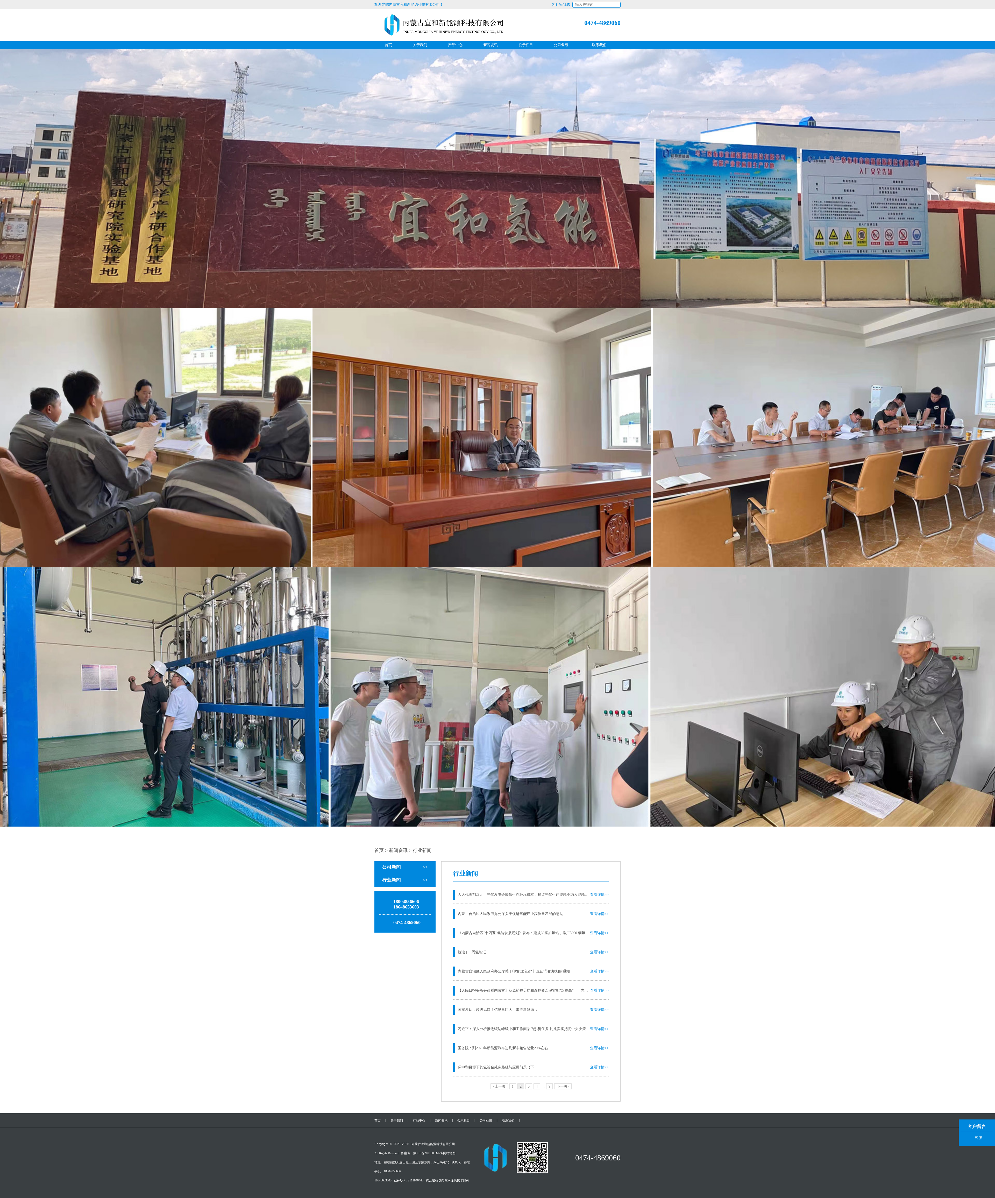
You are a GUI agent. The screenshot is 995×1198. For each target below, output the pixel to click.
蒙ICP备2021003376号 (428, 1153)
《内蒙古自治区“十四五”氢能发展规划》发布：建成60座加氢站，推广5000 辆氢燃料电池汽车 (524, 933)
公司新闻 (405, 867)
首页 (388, 45)
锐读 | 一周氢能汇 (472, 952)
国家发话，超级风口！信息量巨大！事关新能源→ (498, 1010)
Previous (5, 449)
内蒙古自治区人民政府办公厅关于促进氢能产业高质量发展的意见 (510, 914)
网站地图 (449, 1153)
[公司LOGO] (440, 25)
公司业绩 (561, 45)
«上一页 (499, 1086)
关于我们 (420, 45)
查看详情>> (599, 895)
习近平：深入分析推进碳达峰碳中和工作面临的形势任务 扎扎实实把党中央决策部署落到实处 (524, 1029)
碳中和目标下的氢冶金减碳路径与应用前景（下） (498, 1067)
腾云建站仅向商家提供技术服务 (447, 1180)
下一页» (563, 1086)
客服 (978, 1138)
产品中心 (455, 45)
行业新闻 (405, 880)
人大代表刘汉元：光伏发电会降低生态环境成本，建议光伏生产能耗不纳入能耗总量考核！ (524, 895)
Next (990, 449)
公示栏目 (525, 45)
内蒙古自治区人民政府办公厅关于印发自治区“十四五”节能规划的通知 (514, 971)
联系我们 (599, 45)
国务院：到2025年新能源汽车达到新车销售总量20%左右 (503, 1048)
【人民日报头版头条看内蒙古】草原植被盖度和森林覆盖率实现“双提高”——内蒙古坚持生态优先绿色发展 (524, 990)
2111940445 (561, 5)
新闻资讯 (490, 45)
